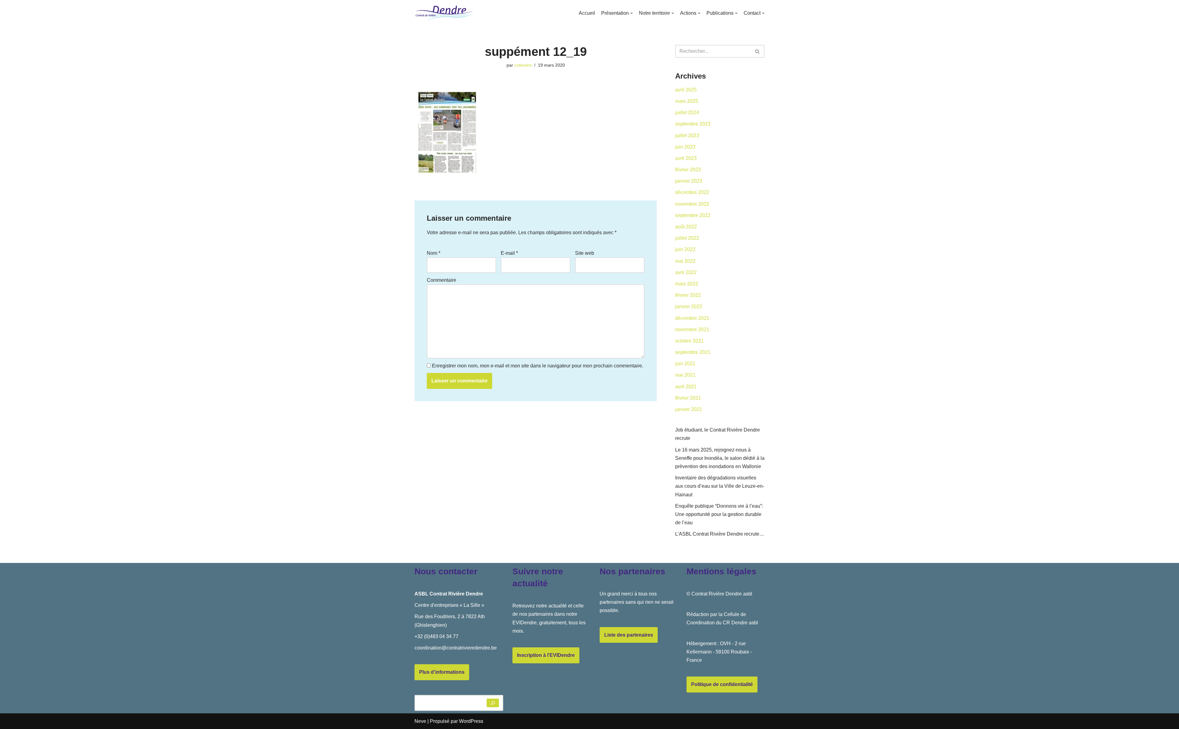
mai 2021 (685, 375)
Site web (584, 253)
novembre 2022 (692, 204)
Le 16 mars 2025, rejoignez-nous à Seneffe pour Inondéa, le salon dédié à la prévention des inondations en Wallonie (720, 458)
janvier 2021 (688, 409)
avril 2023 (686, 158)
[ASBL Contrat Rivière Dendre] (445, 13)
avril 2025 (686, 89)
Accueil (587, 13)
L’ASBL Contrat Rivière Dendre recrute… (719, 534)
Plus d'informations (442, 672)
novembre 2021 (692, 329)
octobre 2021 (689, 340)
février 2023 (688, 169)
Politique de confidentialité (722, 684)
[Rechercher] (758, 51)
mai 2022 (685, 261)
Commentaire (441, 280)
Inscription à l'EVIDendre (546, 655)
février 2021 (688, 398)
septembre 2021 (692, 352)
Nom (433, 253)
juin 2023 (685, 146)
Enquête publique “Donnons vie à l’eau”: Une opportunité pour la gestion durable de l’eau (719, 514)
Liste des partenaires (628, 635)
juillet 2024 (687, 112)
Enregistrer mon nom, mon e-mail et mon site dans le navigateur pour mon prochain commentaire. (537, 365)
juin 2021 (685, 363)
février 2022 (688, 295)
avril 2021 (686, 386)
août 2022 (686, 226)
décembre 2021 (692, 318)
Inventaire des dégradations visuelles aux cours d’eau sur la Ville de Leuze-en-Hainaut (719, 486)
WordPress (471, 721)
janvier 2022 (688, 306)
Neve (420, 721)
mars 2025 (686, 101)
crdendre (523, 65)
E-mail (509, 253)
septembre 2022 (692, 215)
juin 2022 (685, 249)
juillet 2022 (687, 238)
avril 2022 (686, 272)
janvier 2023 (688, 181)
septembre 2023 (692, 123)
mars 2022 (686, 283)
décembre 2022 (692, 192)
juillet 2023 (687, 135)
